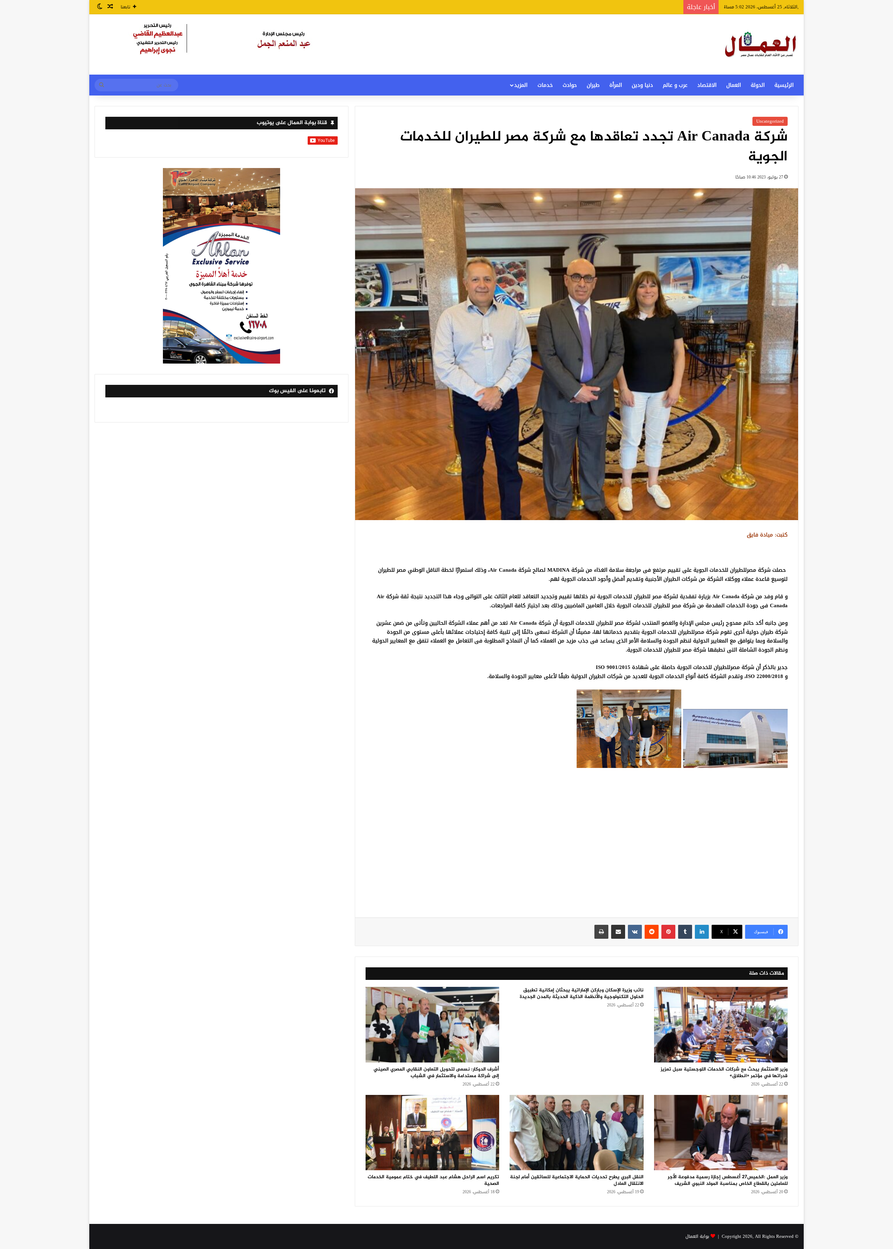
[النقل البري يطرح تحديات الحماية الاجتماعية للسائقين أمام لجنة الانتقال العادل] (576, 1132)
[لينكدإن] (702, 932)
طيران (593, 85)
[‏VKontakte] (635, 932)
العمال (733, 85)
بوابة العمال (697, 1236)
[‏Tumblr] (685, 932)
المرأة (615, 85)
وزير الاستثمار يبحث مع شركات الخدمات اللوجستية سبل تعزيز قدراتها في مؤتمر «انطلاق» (724, 1072)
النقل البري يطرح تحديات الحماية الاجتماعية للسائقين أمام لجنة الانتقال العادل (577, 1180)
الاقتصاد (706, 85)
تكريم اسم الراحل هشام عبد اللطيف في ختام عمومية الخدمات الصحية (433, 1180)
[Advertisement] (576, 848)
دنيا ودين (642, 85)
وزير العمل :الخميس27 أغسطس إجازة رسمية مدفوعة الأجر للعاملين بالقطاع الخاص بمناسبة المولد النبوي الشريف (728, 1180)
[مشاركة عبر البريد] (618, 932)
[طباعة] (601, 932)
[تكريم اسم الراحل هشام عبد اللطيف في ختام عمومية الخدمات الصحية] (432, 1132)
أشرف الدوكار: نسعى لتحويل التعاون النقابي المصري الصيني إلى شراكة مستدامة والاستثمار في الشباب (436, 1072)
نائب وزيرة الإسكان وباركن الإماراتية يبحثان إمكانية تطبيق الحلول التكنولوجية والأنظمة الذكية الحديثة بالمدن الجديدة (582, 993)
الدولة (758, 85)
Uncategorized (770, 121)
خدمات (545, 85)
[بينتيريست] (668, 932)
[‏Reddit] (652, 932)
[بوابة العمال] (761, 44)
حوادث (570, 85)
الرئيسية (784, 85)
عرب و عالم (675, 85)
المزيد (520, 85)
